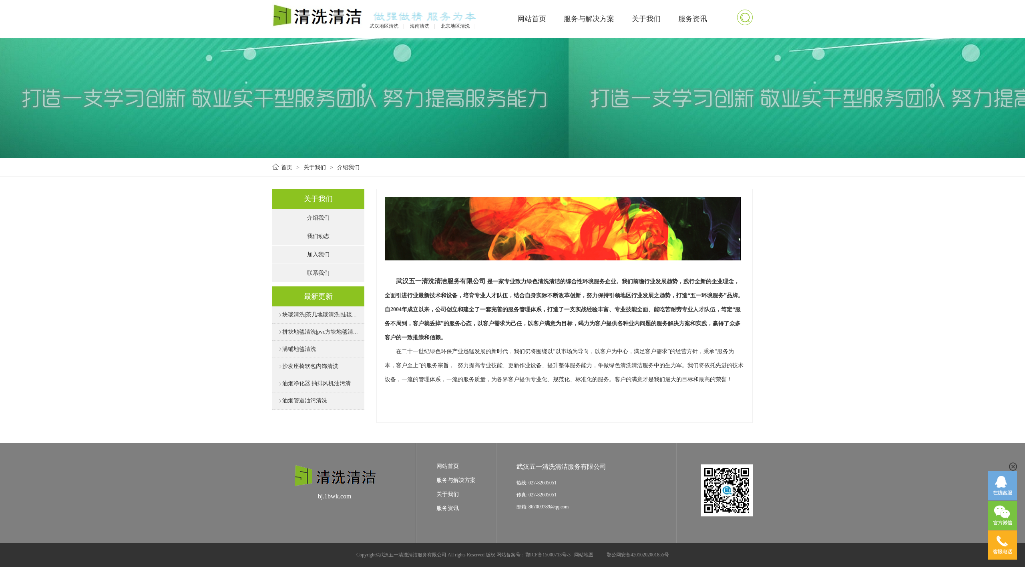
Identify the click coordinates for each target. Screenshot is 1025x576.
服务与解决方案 (589, 19)
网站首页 (531, 19)
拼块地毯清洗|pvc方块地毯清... (318, 332)
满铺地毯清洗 (297, 349)
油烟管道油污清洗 (302, 401)
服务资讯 (692, 19)
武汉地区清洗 (384, 26)
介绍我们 (348, 167)
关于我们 (646, 19)
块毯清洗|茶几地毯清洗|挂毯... (317, 315)
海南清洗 (419, 26)
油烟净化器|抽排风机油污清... (317, 383)
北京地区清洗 (455, 26)
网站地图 (583, 555)
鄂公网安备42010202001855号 (638, 555)
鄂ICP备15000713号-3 (548, 555)
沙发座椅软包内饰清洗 (308, 366)
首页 (286, 167)
